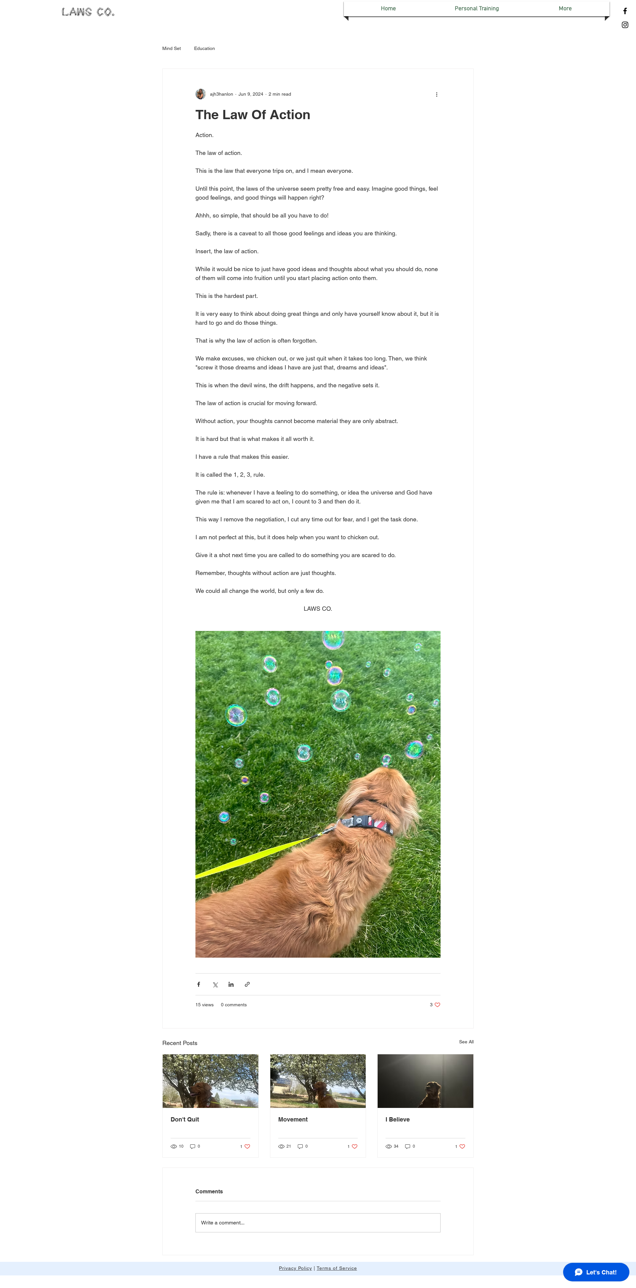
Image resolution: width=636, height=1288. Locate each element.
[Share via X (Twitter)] (215, 984)
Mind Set (171, 48)
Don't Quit (185, 1119)
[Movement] (318, 1081)
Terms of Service (337, 1268)
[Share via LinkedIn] (231, 984)
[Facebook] (625, 11)
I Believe (398, 1119)
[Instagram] (625, 25)
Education (204, 48)
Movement (293, 1119)
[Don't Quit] (210, 1081)
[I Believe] (425, 1081)
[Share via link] (247, 984)
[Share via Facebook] (198, 984)
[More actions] (437, 94)
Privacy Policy (295, 1268)
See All (466, 1041)
